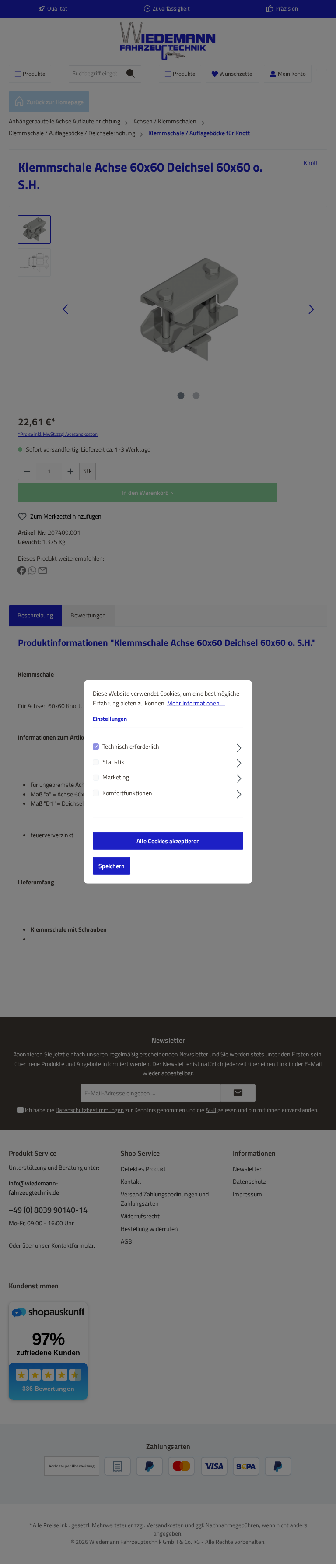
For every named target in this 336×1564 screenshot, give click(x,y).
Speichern (111, 866)
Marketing (115, 777)
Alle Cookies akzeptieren (168, 841)
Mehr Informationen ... (196, 703)
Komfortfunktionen (127, 793)
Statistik (113, 762)
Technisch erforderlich (130, 746)
